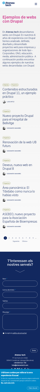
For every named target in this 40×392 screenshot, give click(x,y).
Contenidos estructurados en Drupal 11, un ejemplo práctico (19, 92)
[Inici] (12, 4)
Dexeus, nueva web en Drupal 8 (17, 166)
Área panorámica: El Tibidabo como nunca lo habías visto (18, 191)
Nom (4, 279)
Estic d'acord (33, 388)
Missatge (6, 312)
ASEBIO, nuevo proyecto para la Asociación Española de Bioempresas (19, 217)
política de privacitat (20, 333)
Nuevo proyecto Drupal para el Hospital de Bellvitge (17, 119)
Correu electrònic (9, 290)
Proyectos (14, 85)
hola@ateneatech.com (20, 365)
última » (24, 241)
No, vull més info (7, 383)
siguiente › (16, 241)
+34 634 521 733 (20, 363)
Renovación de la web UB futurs (19, 144)
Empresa (6, 85)
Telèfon (5, 301)
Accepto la (16, 333)
